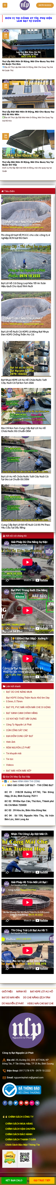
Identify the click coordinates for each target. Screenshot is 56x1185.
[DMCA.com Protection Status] (10, 1157)
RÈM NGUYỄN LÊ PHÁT (18, 747)
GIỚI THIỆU (7, 991)
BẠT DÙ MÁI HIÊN (11, 997)
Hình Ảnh (10, 742)
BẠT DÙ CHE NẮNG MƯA (19, 691)
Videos (10, 765)
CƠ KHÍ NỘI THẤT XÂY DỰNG (21, 718)
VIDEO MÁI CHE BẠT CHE (40, 1003)
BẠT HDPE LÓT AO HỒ (41, 991)
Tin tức (9, 759)
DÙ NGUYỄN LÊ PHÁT (13, 1003)
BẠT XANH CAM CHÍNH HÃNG (22, 713)
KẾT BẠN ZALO (14, 1180)
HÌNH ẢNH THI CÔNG (29, 781)
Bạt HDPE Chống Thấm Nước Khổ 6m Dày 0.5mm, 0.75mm (28, 699)
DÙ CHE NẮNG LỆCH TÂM (36, 997)
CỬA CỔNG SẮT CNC (17, 730)
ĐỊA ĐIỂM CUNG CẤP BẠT (19, 736)
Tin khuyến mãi (13, 753)
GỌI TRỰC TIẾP (42, 1180)
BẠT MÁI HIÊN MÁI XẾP (18, 770)
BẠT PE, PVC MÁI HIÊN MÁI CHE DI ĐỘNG (28, 707)
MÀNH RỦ (21, 991)
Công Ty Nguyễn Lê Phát (19, 724)
